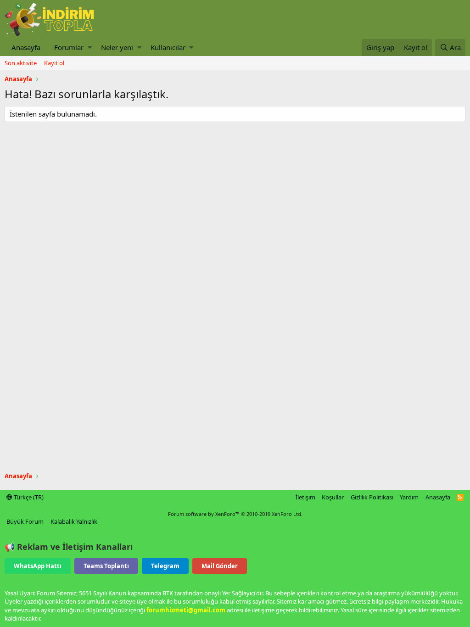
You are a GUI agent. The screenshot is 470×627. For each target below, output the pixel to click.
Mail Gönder (219, 566)
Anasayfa (25, 47)
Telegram (165, 566)
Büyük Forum (25, 521)
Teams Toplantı (106, 566)
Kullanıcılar (168, 47)
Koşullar (333, 497)
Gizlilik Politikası (372, 497)
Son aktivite (21, 63)
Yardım (409, 497)
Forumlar (69, 47)
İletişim (305, 497)
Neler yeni (117, 47)
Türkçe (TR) (28, 497)
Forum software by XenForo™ (235, 513)
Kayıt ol (54, 63)
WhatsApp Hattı (38, 566)
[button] (89, 47)
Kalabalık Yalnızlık (73, 521)
